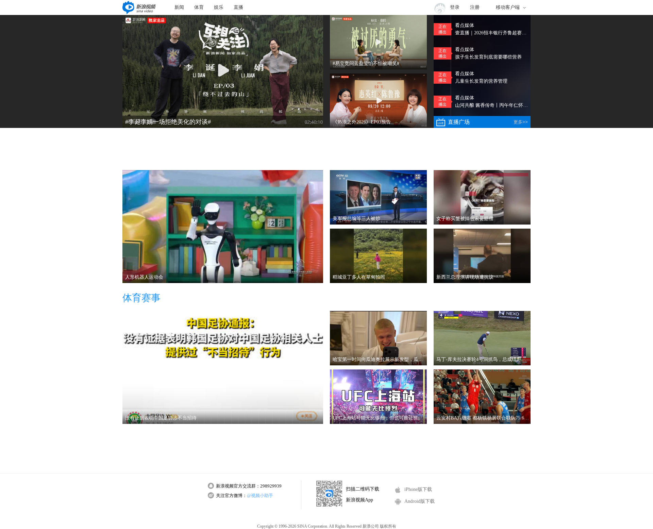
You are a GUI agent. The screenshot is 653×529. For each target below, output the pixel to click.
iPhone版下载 (418, 489)
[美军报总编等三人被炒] (378, 197)
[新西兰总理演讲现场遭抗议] (482, 256)
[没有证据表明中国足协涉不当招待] (222, 367)
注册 (475, 7)
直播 (238, 7)
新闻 (179, 7)
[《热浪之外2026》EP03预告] (378, 100)
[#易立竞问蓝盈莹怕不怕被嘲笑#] (378, 42)
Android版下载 (419, 501)
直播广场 (488, 122)
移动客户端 (508, 7)
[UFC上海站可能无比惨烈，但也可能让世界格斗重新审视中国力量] (378, 396)
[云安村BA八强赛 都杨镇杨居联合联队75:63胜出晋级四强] (482, 396)
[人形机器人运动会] (222, 226)
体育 (199, 7)
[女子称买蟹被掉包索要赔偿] (482, 197)
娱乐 (218, 7)
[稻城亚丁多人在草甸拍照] (378, 256)
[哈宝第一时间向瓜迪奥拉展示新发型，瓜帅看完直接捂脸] (378, 338)
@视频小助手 (260, 495)
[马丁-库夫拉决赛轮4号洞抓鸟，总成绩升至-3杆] (482, 338)
